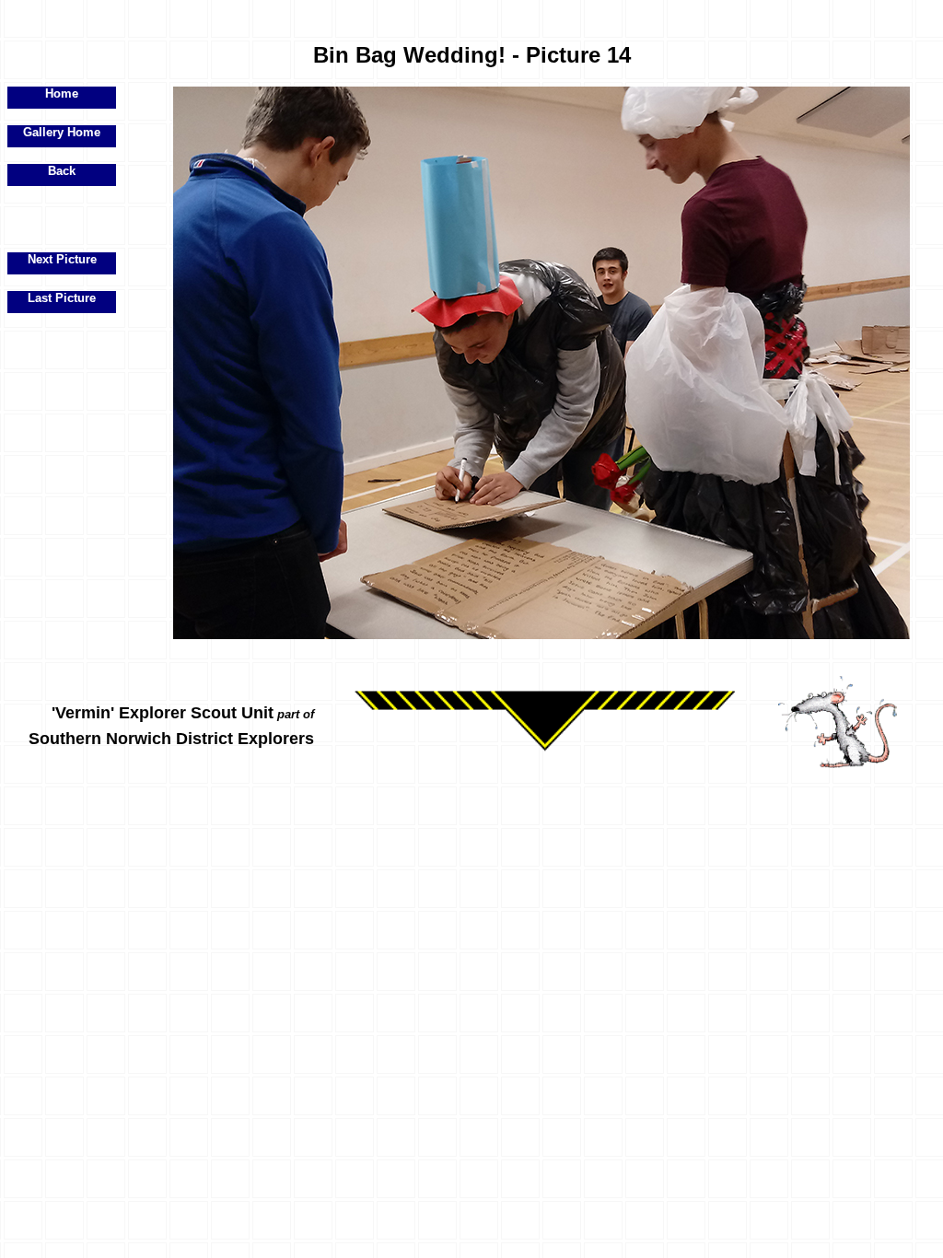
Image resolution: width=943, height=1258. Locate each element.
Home (61, 93)
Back (62, 171)
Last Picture (62, 298)
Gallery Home (61, 132)
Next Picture (62, 259)
